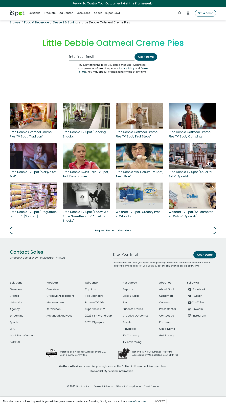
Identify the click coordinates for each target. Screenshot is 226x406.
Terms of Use (140, 265)
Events (127, 322)
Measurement (55, 302)
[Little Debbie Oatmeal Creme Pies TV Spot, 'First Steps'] (139, 116)
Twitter (197, 296)
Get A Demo (205, 13)
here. (164, 366)
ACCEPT (159, 401)
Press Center (167, 309)
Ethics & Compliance (128, 386)
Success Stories (133, 309)
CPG (13, 329)
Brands (14, 296)
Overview (16, 289)
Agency (15, 309)
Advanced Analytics (59, 316)
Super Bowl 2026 (95, 309)
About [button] (98, 13)
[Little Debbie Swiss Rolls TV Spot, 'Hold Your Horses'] (86, 156)
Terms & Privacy (103, 386)
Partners (165, 322)
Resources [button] (83, 13)
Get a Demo (167, 329)
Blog (125, 302)
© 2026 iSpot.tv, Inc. (78, 386)
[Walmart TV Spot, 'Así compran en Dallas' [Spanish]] (192, 196)
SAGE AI (15, 342)
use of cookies (137, 401)
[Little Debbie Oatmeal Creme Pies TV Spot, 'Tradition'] (33, 116)
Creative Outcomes (135, 316)
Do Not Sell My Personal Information (111, 371)
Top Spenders (94, 296)
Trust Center (151, 386)
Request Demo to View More (113, 230)
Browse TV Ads (94, 302)
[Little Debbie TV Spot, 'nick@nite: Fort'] (33, 156)
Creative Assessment (60, 296)
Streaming (16, 316)
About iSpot (166, 289)
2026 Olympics (94, 322)
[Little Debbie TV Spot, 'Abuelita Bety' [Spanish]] (192, 156)
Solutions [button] (34, 13)
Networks (16, 302)
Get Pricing (166, 335)
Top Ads (90, 289)
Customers (166, 296)
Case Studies (131, 296)
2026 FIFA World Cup (98, 316)
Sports (14, 322)
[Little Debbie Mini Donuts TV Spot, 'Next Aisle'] (139, 156)
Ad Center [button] (66, 13)
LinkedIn (197, 309)
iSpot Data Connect (23, 335)
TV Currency (131, 335)
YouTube (198, 302)
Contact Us (166, 316)
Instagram (199, 316)
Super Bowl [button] (112, 13)
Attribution (53, 309)
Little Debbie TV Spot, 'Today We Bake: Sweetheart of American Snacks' (85, 216)
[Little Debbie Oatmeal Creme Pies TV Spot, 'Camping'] (192, 116)
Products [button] (50, 13)
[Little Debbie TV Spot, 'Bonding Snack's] (86, 116)
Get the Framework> (138, 3)
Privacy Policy (126, 68)
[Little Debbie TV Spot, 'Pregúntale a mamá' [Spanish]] (33, 196)
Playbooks (129, 329)
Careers (164, 302)
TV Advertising (132, 342)
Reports (128, 289)
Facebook (198, 289)
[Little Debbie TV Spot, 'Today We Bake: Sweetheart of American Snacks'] (86, 196)
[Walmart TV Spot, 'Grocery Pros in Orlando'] (139, 196)
